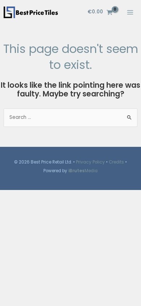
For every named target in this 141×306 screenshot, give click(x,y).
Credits (116, 162)
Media (83, 171)
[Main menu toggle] (130, 12)
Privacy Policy (90, 162)
